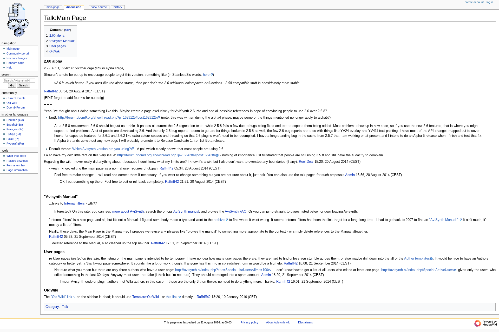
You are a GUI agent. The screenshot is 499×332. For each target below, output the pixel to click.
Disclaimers (305, 322)
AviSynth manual (186, 211)
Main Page (53, 7)
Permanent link (15, 165)
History (118, 7)
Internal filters (74, 203)
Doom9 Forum (15, 107)
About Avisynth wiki (278, 322)
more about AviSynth (128, 211)
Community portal (17, 53)
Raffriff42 (51, 91)
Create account (474, 2)
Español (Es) (14, 124)
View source (99, 7)
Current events (15, 98)
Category (52, 307)
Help (9, 67)
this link (172, 297)
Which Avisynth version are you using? (101, 149)
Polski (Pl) (12, 138)
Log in (490, 2)
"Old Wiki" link (61, 297)
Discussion (73, 7)
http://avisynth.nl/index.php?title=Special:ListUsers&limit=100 (221, 270)
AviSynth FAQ (235, 211)
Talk (65, 307)
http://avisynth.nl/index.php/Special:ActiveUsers (417, 270)
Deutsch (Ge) (15, 119)
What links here (16, 155)
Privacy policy (249, 322)
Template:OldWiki (145, 297)
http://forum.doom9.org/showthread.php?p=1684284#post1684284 (166, 155)
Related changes (17, 160)
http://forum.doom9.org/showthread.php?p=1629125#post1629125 (107, 117)
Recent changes (16, 58)
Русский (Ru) (15, 143)
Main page (12, 48)
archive (219, 220)
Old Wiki (11, 102)
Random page (15, 62)
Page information (17, 170)
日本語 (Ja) (13, 133)
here (206, 75)
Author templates (417, 258)
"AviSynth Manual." (443, 220)
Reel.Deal (306, 162)
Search (6, 74)
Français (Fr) (14, 129)
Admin (350, 175)
